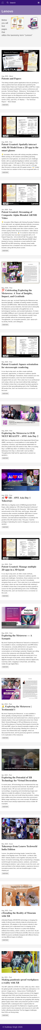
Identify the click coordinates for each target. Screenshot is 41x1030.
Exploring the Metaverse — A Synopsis (17, 637)
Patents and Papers (11, 78)
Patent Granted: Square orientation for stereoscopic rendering (20, 365)
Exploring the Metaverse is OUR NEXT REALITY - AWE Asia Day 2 (20, 434)
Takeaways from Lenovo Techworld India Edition (19, 847)
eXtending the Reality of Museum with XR (19, 914)
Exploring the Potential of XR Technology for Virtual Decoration (19, 779)
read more (5, 104)
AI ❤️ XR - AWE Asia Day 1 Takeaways (16, 499)
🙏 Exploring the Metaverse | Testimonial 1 (16, 708)
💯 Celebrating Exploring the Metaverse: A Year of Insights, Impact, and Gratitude (17, 293)
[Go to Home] (2, 2)
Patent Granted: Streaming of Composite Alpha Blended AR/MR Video (19, 215)
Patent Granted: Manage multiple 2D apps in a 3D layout (19, 568)
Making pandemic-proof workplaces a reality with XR (20, 981)
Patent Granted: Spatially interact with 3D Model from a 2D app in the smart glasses (20, 147)
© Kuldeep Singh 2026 (12, 1027)
